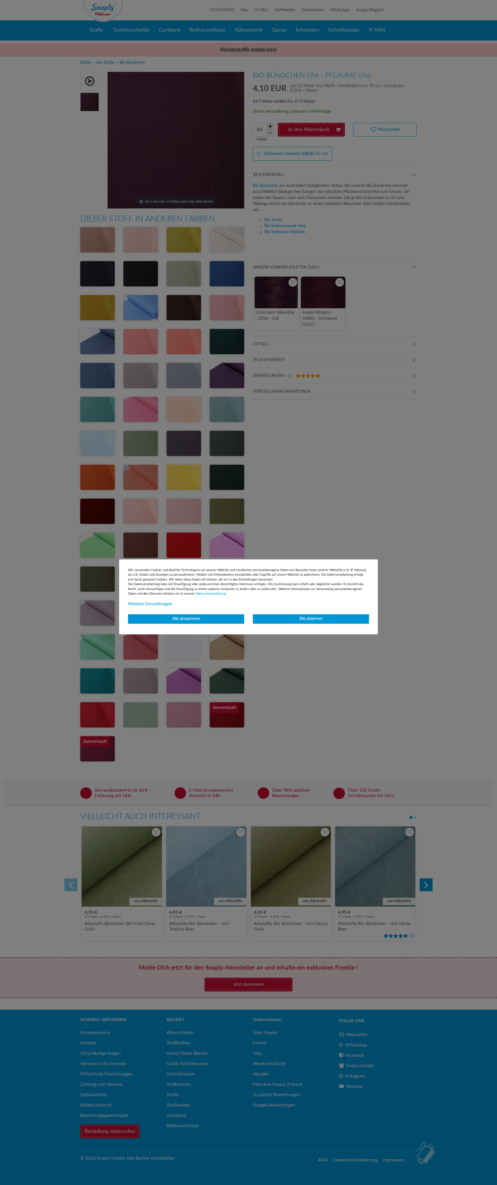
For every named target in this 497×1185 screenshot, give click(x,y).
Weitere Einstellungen (150, 604)
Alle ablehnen (311, 619)
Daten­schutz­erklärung (211, 593)
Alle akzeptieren (186, 619)
